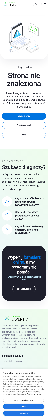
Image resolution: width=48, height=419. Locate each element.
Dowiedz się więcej (34, 394)
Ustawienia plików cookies (23, 400)
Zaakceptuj (24, 413)
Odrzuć (23, 407)
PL (36, 4)
